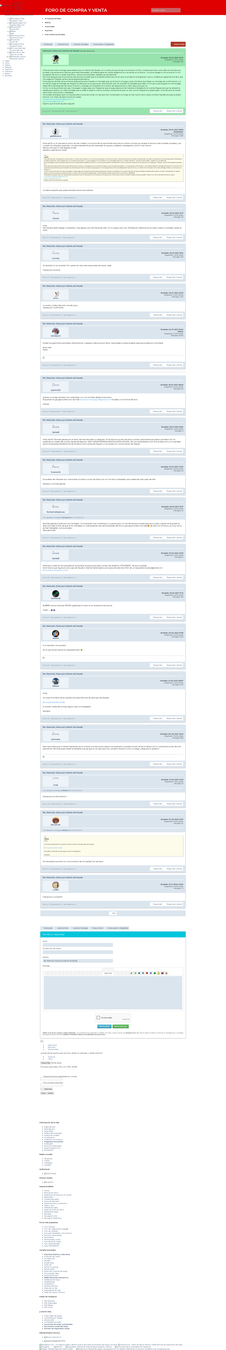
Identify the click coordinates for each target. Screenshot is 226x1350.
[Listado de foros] (144, 10)
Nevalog (47, 1214)
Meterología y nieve (52, 1239)
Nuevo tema (179, 44)
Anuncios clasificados (52, 1146)
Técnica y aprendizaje (53, 1235)
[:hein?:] (158, 973)
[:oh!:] (151, 973)
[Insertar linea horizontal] (81, 973)
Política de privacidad (52, 1133)
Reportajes (48, 1197)
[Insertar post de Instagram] (123, 973)
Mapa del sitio (49, 1127)
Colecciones (50, 26)
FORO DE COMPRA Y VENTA (76, 10)
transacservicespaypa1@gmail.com (58, 99)
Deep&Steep (49, 1282)
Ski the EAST (49, 1269)
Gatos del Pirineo (51, 1275)
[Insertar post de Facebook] (120, 973)
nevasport (56, 336)
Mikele (55, 686)
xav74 (56, 63)
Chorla (55, 218)
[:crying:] (155, 973)
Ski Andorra (48, 1237)
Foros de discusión (51, 1201)
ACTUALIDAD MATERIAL (53, 18)
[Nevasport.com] (7, 5)
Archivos (51, 1057)
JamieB (55, 432)
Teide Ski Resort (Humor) (54, 1292)
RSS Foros (48, 1307)
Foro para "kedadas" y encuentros (58, 1233)
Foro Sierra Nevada (52, 1244)
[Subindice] (61, 973)
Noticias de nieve (51, 1193)
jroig (56, 785)
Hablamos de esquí (52, 1280)
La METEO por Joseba (53, 1318)
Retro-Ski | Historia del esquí (55, 1271)
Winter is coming (51, 1267)
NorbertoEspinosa (56, 512)
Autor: (45, 941)
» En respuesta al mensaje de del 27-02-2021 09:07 (62, 790)
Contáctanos (49, 1137)
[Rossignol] (44, 1347)
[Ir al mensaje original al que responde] (181, 517)
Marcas (48, 22)
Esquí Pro (48, 30)
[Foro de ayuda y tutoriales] (147, 10)
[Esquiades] (89, 1347)
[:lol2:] (139, 973)
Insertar (50, 1093)
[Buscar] (148, 10)
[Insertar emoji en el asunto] (111, 961)
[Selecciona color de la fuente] (69, 973)
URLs (50, 1059)
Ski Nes (47, 1261)
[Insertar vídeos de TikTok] (131, 973)
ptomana (55, 739)
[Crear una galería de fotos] (116, 973)
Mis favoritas (52, 1049)
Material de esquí (51, 1212)
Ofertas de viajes (51, 1208)
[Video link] (100, 973)
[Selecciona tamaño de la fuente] (73, 973)
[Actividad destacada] (140, 10)
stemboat (56, 598)
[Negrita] (46, 973)
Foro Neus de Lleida (52, 1242)
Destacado (48, 44)
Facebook (48, 1159)
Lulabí (56, 890)
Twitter (47, 1161)
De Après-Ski (49, 1259)
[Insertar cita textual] (85, 973)
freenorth (56, 472)
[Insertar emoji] (180, 978)
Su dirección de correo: (52, 948)
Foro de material (51, 1231)
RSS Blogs (48, 1305)
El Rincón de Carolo (52, 1256)
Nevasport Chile (50, 1216)
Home (46, 1191)
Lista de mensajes (81, 44)
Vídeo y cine (49, 1205)
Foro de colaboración (52, 1229)
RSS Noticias (49, 1301)
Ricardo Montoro (51, 1286)
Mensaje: (46, 966)
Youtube (47, 1165)
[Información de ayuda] (180, 970)
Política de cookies (51, 1135)
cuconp (55, 258)
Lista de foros (63, 44)
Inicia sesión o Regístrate (103, 44)
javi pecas (56, 825)
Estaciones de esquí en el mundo (57, 1195)
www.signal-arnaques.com (55, 570)
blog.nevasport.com (52, 1148)
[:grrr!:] (147, 973)
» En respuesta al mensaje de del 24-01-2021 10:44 (63, 517)
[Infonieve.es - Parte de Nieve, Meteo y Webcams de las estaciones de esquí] (150, 1345)
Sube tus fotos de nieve (54, 1210)
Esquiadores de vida (52, 1290)
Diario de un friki (50, 1288)
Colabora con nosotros (53, 1140)
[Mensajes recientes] (142, 10)
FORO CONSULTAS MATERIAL (55, 34)
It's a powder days (51, 1273)
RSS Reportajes (50, 1303)
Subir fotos (52, 1045)
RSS (114, 913)
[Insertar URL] (77, 973)
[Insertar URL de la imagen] (96, 973)
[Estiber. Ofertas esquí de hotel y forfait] (56, 1349)
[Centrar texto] (92, 973)
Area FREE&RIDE (51, 1246)
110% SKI (48, 1265)
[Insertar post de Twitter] (127, 973)
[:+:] (166, 973)
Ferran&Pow (49, 1284)
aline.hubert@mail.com (53, 101)
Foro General (49, 1227)
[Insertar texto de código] (89, 973)
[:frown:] (143, 973)
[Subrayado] (54, 973)
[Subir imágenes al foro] (108, 970)
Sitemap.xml (49, 1129)
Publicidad (48, 1144)
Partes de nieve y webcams (55, 1203)
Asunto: (46, 957)
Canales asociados (51, 1199)
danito (56, 638)
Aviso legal (48, 1131)
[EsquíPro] (48, 1182)
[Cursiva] (50, 973)
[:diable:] (162, 973)
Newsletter (48, 1150)
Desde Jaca (49, 1263)
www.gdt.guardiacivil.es (53, 702)
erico (55, 298)
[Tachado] (57, 973)
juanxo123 (56, 390)
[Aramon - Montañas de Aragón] (58, 1347)
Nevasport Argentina (52, 1218)
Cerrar (43, 1093)
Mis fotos (51, 1047)
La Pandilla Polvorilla (52, 1322)
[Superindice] (65, 973)
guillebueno (55, 136)
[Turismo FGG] (133, 1347)
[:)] (135, 973)
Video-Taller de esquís (53, 1316)
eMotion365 (49, 1320)
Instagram (48, 1163)
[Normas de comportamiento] (145, 10)
